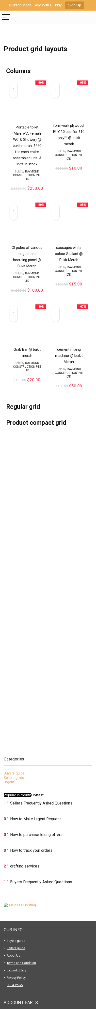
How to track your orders (31, 850)
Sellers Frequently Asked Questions (41, 803)
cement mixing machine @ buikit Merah (69, 355)
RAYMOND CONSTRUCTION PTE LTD (27, 175)
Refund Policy (16, 970)
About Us (13, 955)
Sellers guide (14, 777)
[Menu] (6, 17)
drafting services (24, 866)
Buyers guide (14, 773)
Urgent (9, 782)
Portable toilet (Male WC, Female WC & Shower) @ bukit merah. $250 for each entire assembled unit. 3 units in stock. (27, 145)
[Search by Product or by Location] (88, 17)
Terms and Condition (21, 963)
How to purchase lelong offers (36, 834)
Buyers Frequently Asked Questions (41, 882)
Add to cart (27, 193)
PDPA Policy (15, 985)
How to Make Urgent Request (35, 819)
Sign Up (74, 5)
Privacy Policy (16, 977)
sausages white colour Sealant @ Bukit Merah (69, 253)
